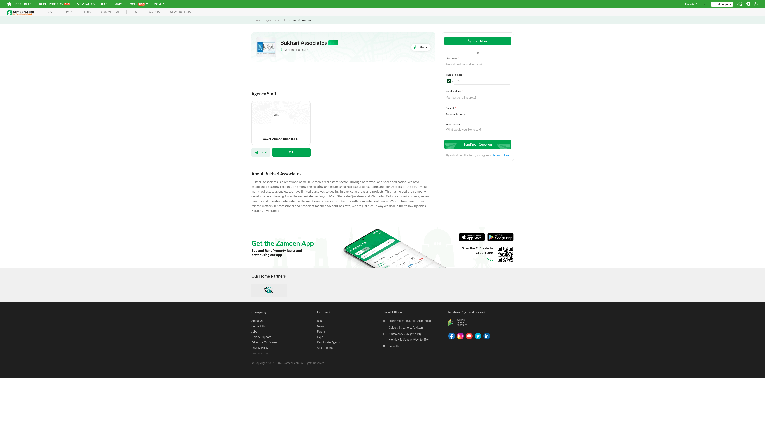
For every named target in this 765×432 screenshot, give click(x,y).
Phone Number (455, 74)
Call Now (480, 40)
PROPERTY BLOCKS (50, 4)
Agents (269, 20)
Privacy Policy (259, 348)
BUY (49, 12)
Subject (451, 108)
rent (135, 12)
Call (291, 152)
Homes (67, 12)
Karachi (282, 20)
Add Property (724, 4)
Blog (104, 4)
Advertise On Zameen (264, 342)
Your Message (454, 124)
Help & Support (261, 337)
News (320, 326)
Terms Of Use (259, 353)
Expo (320, 337)
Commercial (110, 12)
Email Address (454, 91)
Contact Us (258, 326)
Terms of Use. (501, 155)
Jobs (254, 331)
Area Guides (86, 4)
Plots (87, 12)
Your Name (452, 58)
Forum (321, 331)
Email (263, 152)
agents (154, 12)
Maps (118, 4)
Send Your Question (478, 144)
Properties (23, 4)
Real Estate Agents (328, 342)
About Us (257, 321)
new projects (180, 12)
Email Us (394, 346)
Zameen (255, 20)
